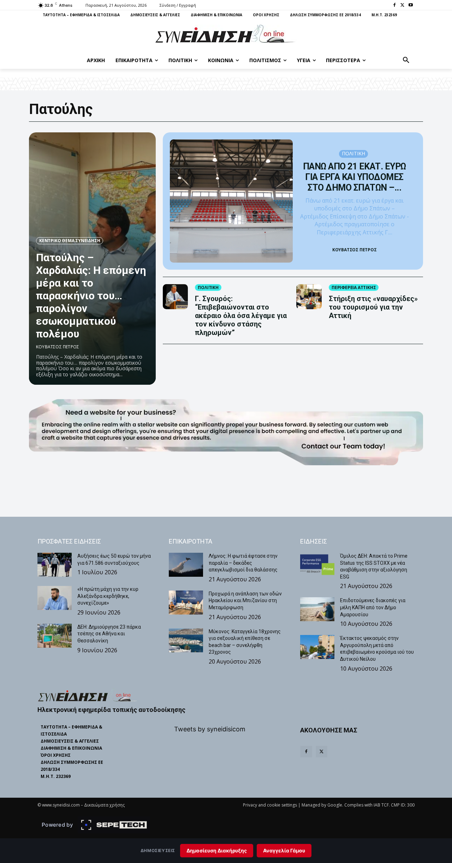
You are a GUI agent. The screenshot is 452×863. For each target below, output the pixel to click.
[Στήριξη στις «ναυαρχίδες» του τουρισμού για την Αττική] (309, 297)
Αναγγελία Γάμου (284, 850)
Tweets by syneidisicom (209, 729)
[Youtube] (410, 5)
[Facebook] (395, 5)
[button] (406, 60)
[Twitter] (402, 5)
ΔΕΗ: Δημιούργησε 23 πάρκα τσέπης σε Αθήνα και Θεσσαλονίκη (109, 633)
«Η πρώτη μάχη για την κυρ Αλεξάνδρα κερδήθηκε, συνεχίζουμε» (107, 596)
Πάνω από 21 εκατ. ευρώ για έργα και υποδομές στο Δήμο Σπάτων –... (354, 177)
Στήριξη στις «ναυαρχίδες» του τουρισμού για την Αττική (373, 307)
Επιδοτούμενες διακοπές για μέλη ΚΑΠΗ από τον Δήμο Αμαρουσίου (372, 607)
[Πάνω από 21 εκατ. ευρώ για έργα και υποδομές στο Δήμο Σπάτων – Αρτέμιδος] (231, 201)
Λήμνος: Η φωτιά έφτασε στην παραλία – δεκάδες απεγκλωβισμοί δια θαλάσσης (243, 563)
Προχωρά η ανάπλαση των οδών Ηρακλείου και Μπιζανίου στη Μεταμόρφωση (245, 600)
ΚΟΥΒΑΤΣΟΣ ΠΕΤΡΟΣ (57, 347)
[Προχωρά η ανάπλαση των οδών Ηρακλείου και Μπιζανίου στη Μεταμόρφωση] (186, 603)
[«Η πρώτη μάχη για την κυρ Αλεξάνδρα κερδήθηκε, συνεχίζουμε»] (54, 598)
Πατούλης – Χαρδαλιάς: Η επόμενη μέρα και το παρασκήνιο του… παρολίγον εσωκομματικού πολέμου (91, 295)
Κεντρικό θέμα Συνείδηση (69, 241)
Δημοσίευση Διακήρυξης (216, 850)
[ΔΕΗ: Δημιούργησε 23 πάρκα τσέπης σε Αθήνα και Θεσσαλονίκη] (54, 636)
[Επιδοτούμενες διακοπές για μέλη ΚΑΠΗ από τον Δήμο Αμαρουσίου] (317, 609)
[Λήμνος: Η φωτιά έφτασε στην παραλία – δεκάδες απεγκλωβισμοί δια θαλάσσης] (186, 565)
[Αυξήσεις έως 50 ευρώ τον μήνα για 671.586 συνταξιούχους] (54, 565)
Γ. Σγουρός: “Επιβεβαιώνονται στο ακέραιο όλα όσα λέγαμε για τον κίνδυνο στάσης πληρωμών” (241, 315)
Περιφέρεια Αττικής (354, 287)
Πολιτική (353, 153)
